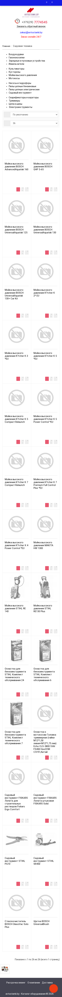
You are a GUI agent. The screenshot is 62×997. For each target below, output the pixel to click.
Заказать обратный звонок (31, 26)
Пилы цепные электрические (24, 89)
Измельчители (16, 64)
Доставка (47, 982)
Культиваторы (16, 68)
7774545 (34, 22)
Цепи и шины (15, 104)
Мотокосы (14, 78)
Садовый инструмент (20, 92)
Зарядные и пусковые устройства (27, 60)
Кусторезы (14, 72)
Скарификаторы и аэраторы (24, 97)
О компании (34, 982)
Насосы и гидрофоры (20, 83)
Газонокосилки (16, 57)
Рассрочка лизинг (15, 982)
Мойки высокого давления (23, 75)
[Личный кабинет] (56, 3)
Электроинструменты (20, 107)
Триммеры (14, 100)
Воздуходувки (16, 54)
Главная (6, 46)
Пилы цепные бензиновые (22, 86)
